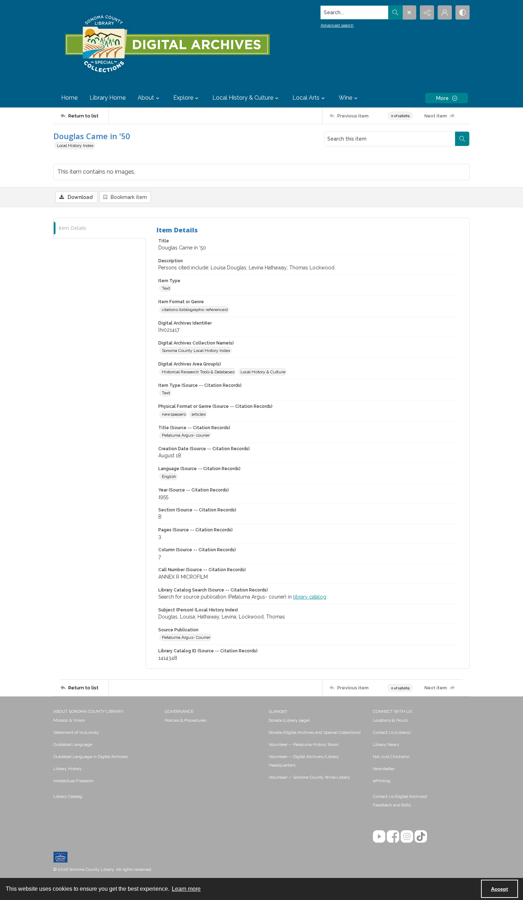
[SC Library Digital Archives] (167, 44)
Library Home (108, 97)
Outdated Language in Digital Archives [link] (90, 756)
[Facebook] (393, 836)
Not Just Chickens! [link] (391, 756)
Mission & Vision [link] (69, 720)
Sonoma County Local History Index (196, 350)
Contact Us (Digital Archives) (400, 796)
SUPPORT (278, 711)
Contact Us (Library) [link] (392, 732)
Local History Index (75, 145)
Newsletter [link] (384, 768)
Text (166, 288)
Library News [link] (386, 744)
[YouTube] (379, 836)
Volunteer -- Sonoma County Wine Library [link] (309, 777)
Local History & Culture (263, 371)
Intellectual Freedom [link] (73, 780)
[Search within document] (462, 139)
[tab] (100, 228)
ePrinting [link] (381, 780)
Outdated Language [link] (72, 744)
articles (199, 414)
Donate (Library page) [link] (289, 720)
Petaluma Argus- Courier (186, 637)
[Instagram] (407, 836)
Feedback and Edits (392, 804)
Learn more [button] (186, 889)
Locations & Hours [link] (390, 720)
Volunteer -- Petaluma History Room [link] (304, 744)
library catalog (309, 597)
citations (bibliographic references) (195, 309)
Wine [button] (345, 97)
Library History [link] (67, 768)
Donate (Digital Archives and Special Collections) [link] (314, 732)
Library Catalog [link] (67, 796)
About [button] (146, 97)
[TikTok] (420, 836)
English (169, 476)
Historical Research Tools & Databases (198, 371)
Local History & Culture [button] (242, 97)
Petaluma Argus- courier (186, 435)
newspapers (174, 414)
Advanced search (337, 25)
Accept (499, 889)
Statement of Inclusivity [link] (76, 732)
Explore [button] (183, 97)
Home (69, 97)
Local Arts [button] (305, 97)
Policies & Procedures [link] (185, 720)
